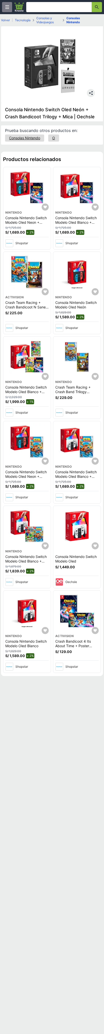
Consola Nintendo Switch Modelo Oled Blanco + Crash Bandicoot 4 (76, 222)
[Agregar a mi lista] (45, 207)
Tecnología (23, 20)
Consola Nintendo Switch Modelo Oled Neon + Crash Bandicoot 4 (26, 222)
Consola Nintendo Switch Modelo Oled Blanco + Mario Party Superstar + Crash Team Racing (26, 563)
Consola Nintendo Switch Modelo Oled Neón (76, 304)
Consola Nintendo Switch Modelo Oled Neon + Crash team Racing (26, 476)
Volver (5, 20)
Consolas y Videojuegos (45, 20)
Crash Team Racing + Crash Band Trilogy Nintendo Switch (73, 391)
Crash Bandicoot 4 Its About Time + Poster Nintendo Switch (73, 645)
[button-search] (97, 7)
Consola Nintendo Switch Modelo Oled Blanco (26, 643)
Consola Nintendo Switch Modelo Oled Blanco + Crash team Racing (76, 476)
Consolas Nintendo (73, 20)
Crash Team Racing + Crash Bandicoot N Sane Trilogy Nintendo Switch (25, 306)
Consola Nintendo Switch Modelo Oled (76, 558)
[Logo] (19, 7)
